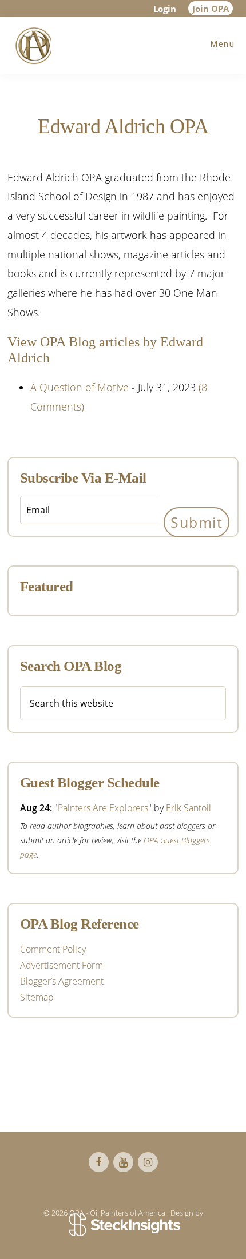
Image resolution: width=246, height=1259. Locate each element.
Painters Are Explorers (103, 808)
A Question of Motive (79, 387)
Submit (196, 522)
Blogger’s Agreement (62, 981)
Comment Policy (53, 949)
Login (164, 8)
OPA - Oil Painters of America (31, 46)
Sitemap (37, 997)
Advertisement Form (61, 965)
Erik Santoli (188, 808)
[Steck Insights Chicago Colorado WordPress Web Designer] (123, 1226)
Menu (223, 44)
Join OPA (210, 8)
